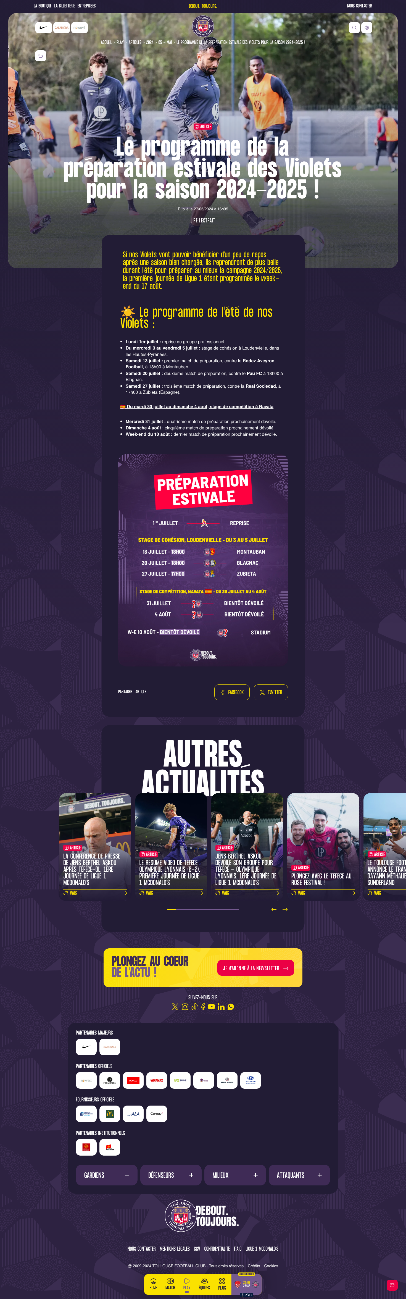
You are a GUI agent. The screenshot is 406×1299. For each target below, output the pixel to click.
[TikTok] (194, 1006)
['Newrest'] (79, 27)
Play (120, 42)
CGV (197, 1249)
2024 (150, 42)
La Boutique (43, 6)
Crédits (254, 1265)
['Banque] (86, 1114)
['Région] (86, 1147)
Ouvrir (107, 1175)
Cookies (271, 1265)
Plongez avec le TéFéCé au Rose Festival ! (321, 880)
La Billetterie (64, 6)
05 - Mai (165, 42)
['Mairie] (109, 1147)
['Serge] (227, 1080)
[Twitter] (175, 1006)
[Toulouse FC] (203, 26)
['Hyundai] (250, 1080)
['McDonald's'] (109, 1114)
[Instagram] (184, 1006)
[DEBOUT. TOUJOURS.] (203, 1216)
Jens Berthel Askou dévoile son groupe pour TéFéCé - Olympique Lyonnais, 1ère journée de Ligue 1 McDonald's (245, 870)
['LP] (109, 1080)
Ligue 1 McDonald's (262, 1249)
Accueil (106, 42)
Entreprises (87, 6)
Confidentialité (217, 1249)
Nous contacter (359, 6)
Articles (135, 42)
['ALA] (133, 1114)
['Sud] (203, 1080)
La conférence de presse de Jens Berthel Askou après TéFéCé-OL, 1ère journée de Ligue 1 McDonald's (91, 870)
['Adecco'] (133, 1080)
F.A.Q (237, 1249)
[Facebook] (203, 1006)
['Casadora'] (61, 27)
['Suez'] (180, 1080)
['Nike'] (43, 27)
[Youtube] (211, 1006)
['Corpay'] (156, 1114)
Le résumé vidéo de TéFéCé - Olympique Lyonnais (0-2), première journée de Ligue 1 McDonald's (171, 873)
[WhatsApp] (230, 1006)
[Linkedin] (221, 1006)
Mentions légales (175, 1249)
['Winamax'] (156, 1080)
